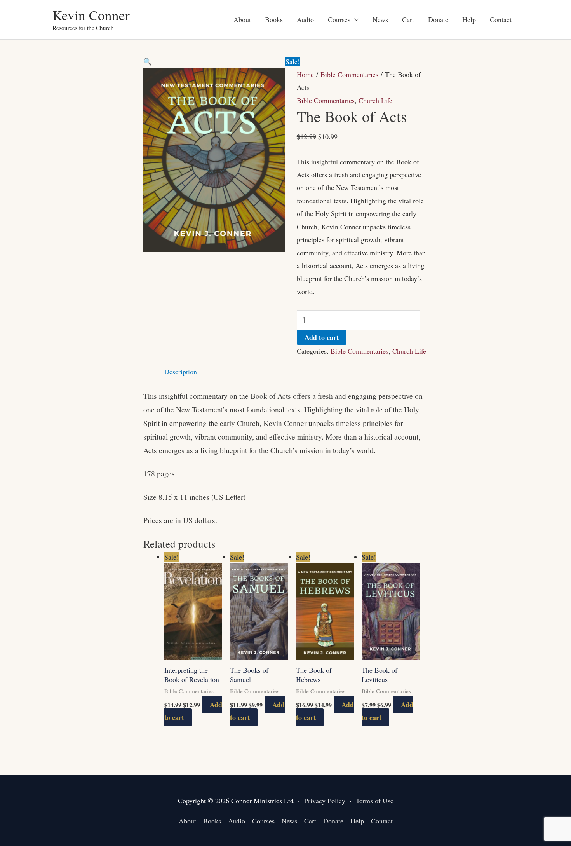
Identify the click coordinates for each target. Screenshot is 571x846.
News (380, 19)
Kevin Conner (91, 15)
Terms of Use (374, 800)
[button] (147, 61)
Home (305, 74)
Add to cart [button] (257, 710)
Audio (305, 19)
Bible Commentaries (349, 74)
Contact (501, 19)
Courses (339, 19)
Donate (438, 19)
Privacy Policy (324, 800)
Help (469, 19)
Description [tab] (180, 371)
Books (274, 19)
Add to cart (322, 337)
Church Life (375, 100)
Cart (408, 19)
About (242, 19)
